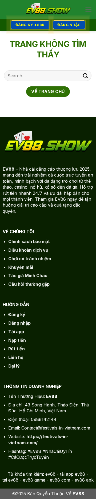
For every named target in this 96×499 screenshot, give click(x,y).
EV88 (8, 169)
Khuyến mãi (20, 267)
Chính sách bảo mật (29, 241)
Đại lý (14, 366)
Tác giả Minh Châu (27, 275)
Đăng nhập (19, 323)
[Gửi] (85, 75)
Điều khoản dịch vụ (28, 250)
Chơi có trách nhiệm (29, 258)
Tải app (16, 331)
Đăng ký (16, 314)
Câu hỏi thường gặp (29, 284)
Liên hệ (15, 357)
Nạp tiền (17, 340)
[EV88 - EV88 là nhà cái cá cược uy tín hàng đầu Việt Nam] (48, 9)
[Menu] (88, 9)
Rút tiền (16, 348)
